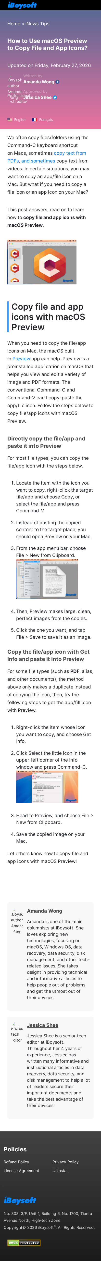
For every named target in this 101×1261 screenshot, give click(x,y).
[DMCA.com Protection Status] (23, 1238)
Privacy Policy (65, 1161)
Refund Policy (16, 1161)
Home (13, 24)
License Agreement (21, 1170)
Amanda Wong (38, 81)
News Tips (38, 24)
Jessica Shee (37, 97)
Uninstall (60, 1170)
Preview (21, 359)
